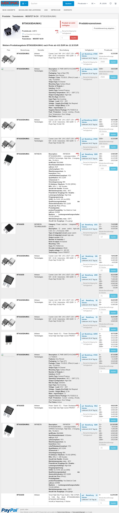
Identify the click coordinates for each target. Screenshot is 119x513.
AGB (46, 10)
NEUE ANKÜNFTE (8, 10)
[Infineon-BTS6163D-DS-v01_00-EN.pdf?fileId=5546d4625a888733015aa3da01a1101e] (57, 32)
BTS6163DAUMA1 (23, 53)
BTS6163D (20, 224)
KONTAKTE (68, 10)
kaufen (73, 38)
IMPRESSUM (55, 10)
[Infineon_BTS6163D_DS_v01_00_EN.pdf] (78, 334)
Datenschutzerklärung (63, 512)
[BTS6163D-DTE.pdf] (78, 225)
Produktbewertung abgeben (104, 28)
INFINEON (37, 154)
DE (92, 3)
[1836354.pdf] (78, 155)
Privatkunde (82, 3)
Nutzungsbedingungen (79, 512)
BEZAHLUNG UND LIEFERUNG (30, 10)
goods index (24, 509)
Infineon (37, 495)
